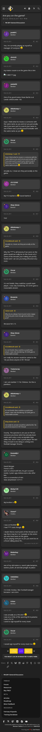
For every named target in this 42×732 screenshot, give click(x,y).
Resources (7, 687)
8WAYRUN (37, 726)
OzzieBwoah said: (11, 241)
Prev (14, 651)
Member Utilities (18, 726)
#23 (37, 93)
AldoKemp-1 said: (11, 154)
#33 (37, 402)
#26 (37, 191)
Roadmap (7, 701)
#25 (37, 149)
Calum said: (9, 311)
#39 (37, 610)
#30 (37, 306)
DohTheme (36, 729)
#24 (37, 118)
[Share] (33, 41)
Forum (6, 684)
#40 (37, 640)
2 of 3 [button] (21, 651)
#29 (37, 279)
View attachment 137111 (13, 480)
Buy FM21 (7, 690)
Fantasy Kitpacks (10, 712)
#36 (37, 520)
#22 (37, 66)
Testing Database (10, 715)
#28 (37, 236)
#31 (37, 342)
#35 (37, 498)
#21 (37, 41)
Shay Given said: (11, 422)
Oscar (6, 19)
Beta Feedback (9, 704)
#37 (37, 561)
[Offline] (4, 32)
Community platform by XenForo (22, 724)
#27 (37, 214)
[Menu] (3, 8)
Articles (6, 698)
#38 (37, 586)
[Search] (38, 8)
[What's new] (34, 8)
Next (27, 651)
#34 (37, 462)
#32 (37, 378)
